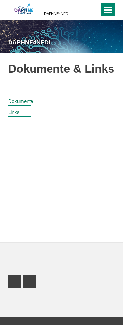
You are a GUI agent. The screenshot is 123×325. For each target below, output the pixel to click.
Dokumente (20, 101)
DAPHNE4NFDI (56, 14)
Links (14, 112)
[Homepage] (23, 9)
